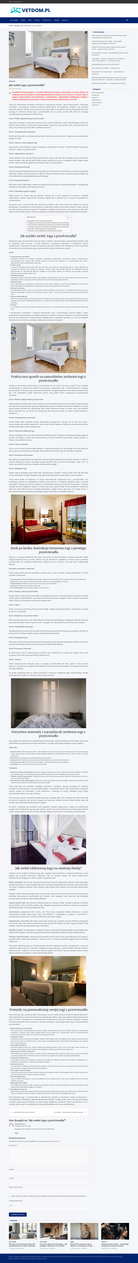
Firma (30, 20)
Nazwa (11, 1169)
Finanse (23, 20)
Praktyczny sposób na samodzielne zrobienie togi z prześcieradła (48, 223)
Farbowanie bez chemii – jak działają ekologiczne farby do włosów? (115, 1245)
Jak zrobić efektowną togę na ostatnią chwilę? (42, 229)
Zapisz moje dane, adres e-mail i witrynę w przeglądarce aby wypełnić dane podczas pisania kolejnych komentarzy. (48, 1196)
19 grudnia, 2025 (44, 1248)
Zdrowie (56, 20)
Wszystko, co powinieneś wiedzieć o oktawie (69, 1112)
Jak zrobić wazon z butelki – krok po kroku (106, 68)
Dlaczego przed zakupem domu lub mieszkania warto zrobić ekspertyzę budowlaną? (22, 1246)
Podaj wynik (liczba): (16, 1201)
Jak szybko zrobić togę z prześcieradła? (40, 221)
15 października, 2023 (15, 88)
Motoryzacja (47, 20)
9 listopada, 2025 (106, 1248)
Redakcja (65, 20)
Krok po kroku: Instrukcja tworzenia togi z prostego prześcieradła (48, 225)
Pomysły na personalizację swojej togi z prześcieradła (45, 231)
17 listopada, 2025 (75, 1248)
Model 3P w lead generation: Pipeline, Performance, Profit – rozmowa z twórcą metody (82, 1246)
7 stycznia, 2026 (13, 1248)
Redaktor (21, 1248)
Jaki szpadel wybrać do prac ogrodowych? (105, 64)
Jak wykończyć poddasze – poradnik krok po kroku (109, 83)
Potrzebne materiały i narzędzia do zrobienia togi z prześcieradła (48, 227)
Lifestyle (37, 20)
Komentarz (13, 1145)
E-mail (11, 1178)
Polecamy (13, 1220)
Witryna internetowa (16, 1187)
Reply (16, 1133)
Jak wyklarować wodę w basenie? (24, 1112)
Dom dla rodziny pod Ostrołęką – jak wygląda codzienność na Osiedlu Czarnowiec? (53, 1246)
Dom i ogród (14, 20)
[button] (67, 218)
